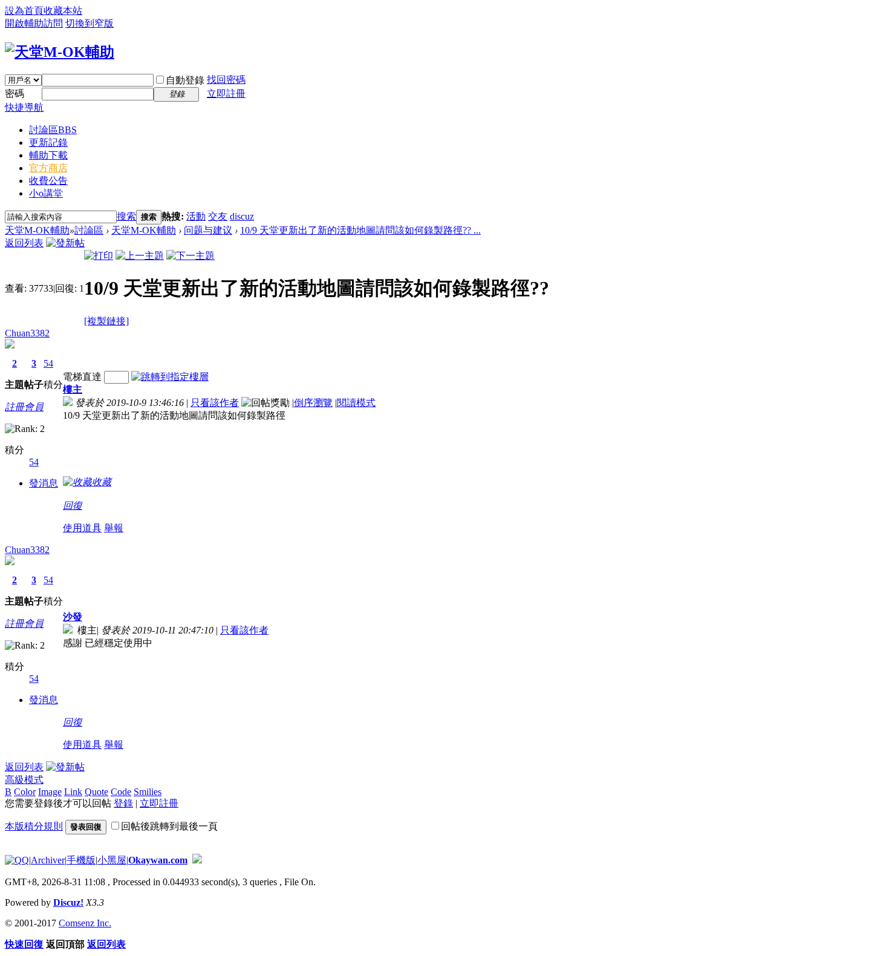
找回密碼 (226, 79)
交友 (217, 216)
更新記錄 (48, 142)
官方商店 (48, 168)
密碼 (14, 93)
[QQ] (17, 860)
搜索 (126, 216)
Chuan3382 (27, 333)
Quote (96, 792)
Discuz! (68, 902)
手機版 (81, 860)
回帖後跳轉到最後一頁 (169, 826)
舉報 (113, 528)
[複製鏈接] (106, 321)
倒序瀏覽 (313, 403)
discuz (242, 216)
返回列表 (24, 243)
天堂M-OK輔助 (37, 230)
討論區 (53, 130)
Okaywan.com (157, 860)
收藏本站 (63, 10)
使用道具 (82, 528)
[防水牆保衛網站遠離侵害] (197, 860)
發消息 (43, 483)
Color (25, 792)
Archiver (48, 860)
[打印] (98, 255)
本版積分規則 (34, 826)
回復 (72, 505)
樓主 (72, 389)
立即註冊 (226, 93)
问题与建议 (208, 230)
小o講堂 (46, 193)
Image (50, 792)
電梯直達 (82, 377)
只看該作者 (214, 403)
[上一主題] (140, 255)
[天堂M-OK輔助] (59, 52)
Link (73, 792)
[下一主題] (190, 255)
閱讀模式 (356, 403)
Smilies (147, 792)
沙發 (72, 617)
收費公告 (48, 180)
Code (121, 792)
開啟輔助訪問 (34, 23)
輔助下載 (48, 155)
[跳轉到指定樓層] (170, 377)
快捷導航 (24, 107)
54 (48, 363)
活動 (196, 216)
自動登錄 (185, 80)
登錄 (123, 803)
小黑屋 (111, 860)
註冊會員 (24, 407)
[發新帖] (65, 243)
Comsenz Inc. (85, 923)
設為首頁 (24, 10)
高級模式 (24, 779)
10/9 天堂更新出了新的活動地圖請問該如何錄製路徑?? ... (360, 230)
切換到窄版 (89, 23)
